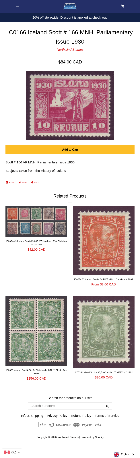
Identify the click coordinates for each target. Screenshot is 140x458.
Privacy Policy (57, 416)
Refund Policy (81, 416)
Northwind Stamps (70, 49)
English (125, 454)
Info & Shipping (32, 416)
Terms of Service (107, 416)
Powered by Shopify (92, 437)
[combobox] (124, 454)
